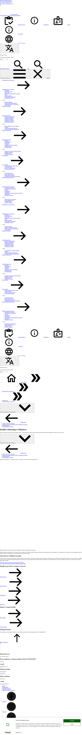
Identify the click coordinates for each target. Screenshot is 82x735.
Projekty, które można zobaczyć (11, 103)
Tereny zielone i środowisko (10, 96)
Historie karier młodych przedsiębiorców (12, 176)
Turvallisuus (7, 192)
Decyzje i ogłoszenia (9, 202)
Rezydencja (7, 90)
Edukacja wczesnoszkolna (10, 116)
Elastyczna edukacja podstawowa (11, 128)
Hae (28, 68)
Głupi (6, 94)
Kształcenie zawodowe (9, 121)
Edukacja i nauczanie (6, 106)
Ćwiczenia (7, 143)
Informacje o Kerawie (9, 195)
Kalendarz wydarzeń (9, 152)
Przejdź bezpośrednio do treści (6, 0)
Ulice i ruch (7, 92)
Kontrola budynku (8, 95)
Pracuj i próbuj (5, 155)
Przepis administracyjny (9, 200)
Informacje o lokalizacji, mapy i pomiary (12, 93)
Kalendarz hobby (8, 153)
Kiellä (72, 724)
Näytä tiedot (18, 732)
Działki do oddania (8, 102)
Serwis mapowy (8, 105)
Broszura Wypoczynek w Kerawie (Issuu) (13, 151)
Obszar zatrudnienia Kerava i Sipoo (11, 165)
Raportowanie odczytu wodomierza (11, 104)
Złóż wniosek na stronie (4, 68)
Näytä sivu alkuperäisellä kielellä (6, 1)
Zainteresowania (8, 146)
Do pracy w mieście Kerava (10, 168)
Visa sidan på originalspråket (5, 2)
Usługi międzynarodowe (9, 169)
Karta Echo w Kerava (9, 154)
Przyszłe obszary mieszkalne (7, 426)
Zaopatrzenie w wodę (9, 98)
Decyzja (6, 189)
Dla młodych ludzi (8, 147)
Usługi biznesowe (8, 166)
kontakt (3, 685)
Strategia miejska (8, 201)
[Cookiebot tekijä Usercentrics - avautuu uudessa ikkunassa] (8, 733)
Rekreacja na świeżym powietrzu (11, 145)
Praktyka (6, 127)
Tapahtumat (7, 142)
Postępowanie (7, 191)
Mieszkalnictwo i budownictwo (8, 80)
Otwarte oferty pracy (9, 173)
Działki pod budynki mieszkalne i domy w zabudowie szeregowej (14, 424)
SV (20, 43)
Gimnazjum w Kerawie (9, 119)
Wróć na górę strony (4, 642)
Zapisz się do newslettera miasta (8, 690)
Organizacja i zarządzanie (10, 187)
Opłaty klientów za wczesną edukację (12, 126)
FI (18, 43)
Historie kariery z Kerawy (10, 175)
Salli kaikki (72, 720)
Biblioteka (7, 140)
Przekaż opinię (5, 687)
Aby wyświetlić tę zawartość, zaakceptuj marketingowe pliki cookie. (13, 563)
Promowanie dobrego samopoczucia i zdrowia (13, 193)
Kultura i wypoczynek (6, 130)
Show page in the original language (6, 3)
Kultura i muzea (8, 141)
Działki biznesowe (5, 425)
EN (21, 43)
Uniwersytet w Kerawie (9, 122)
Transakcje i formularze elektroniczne (12, 129)
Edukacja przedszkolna (9, 117)
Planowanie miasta (8, 91)
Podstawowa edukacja (9, 118)
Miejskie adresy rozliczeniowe (10, 199)
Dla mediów (7, 194)
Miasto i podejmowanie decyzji (8, 177)
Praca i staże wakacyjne (9, 174)
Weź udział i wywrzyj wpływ (10, 188)
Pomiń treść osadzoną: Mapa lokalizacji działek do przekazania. (12, 562)
